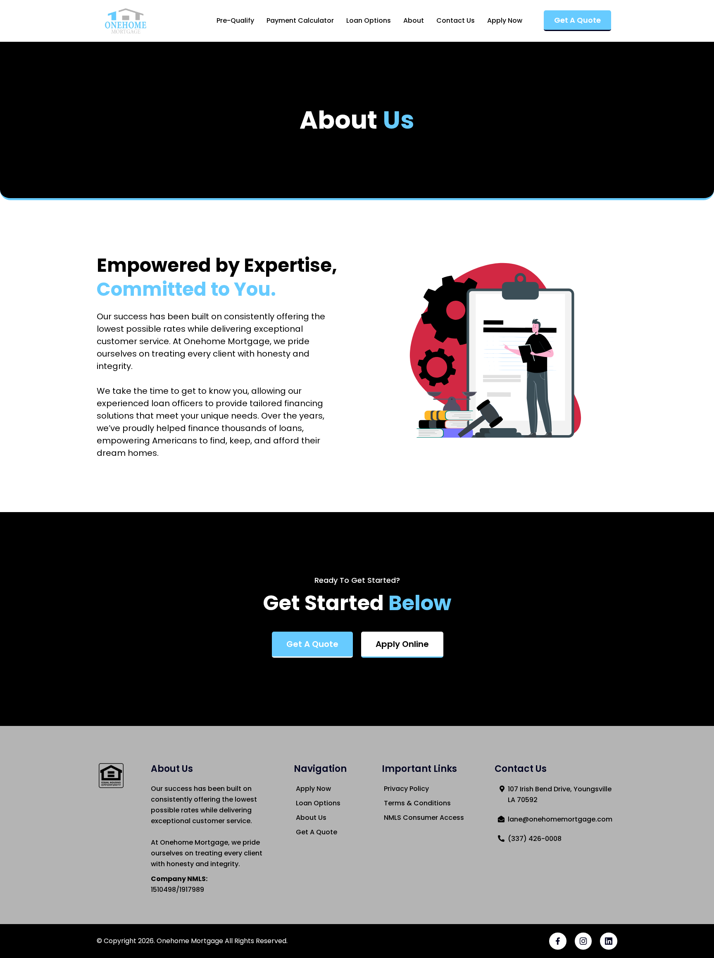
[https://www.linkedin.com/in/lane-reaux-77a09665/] (608, 941)
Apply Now (504, 20)
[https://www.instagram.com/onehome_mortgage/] (583, 941)
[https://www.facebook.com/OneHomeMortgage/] (557, 941)
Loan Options (368, 20)
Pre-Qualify (235, 20)
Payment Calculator (300, 20)
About (413, 20)
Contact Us (455, 20)
